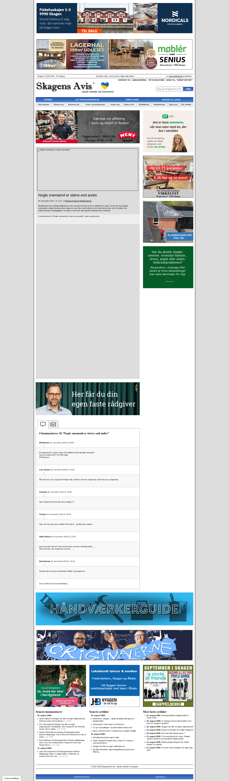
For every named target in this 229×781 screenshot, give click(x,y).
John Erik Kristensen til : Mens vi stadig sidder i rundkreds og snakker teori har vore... (59, 753)
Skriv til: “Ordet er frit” (179, 80)
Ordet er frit (129, 104)
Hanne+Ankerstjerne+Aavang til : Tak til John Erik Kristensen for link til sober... (62, 734)
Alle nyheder (43, 104)
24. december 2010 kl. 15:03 (59, 514)
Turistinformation (82, 777)
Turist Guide (131, 100)
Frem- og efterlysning (95, 104)
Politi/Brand (144, 104)
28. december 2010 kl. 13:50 (62, 470)
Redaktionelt (159, 104)
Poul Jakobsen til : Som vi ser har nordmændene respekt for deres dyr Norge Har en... (62, 742)
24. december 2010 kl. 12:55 (63, 537)
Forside (48, 100)
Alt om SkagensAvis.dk (87, 100)
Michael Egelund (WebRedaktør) (78, 201)
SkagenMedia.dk (176, 76)
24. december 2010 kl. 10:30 (63, 561)
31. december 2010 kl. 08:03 (62, 443)
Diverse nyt (59, 104)
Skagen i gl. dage (171, 100)
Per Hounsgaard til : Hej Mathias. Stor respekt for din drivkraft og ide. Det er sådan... (62, 726)
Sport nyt (173, 104)
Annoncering (139, 80)
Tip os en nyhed (156, 80)
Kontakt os (124, 80)
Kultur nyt (115, 104)
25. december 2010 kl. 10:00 (60, 492)
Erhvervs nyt (73, 104)
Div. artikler (186, 104)
